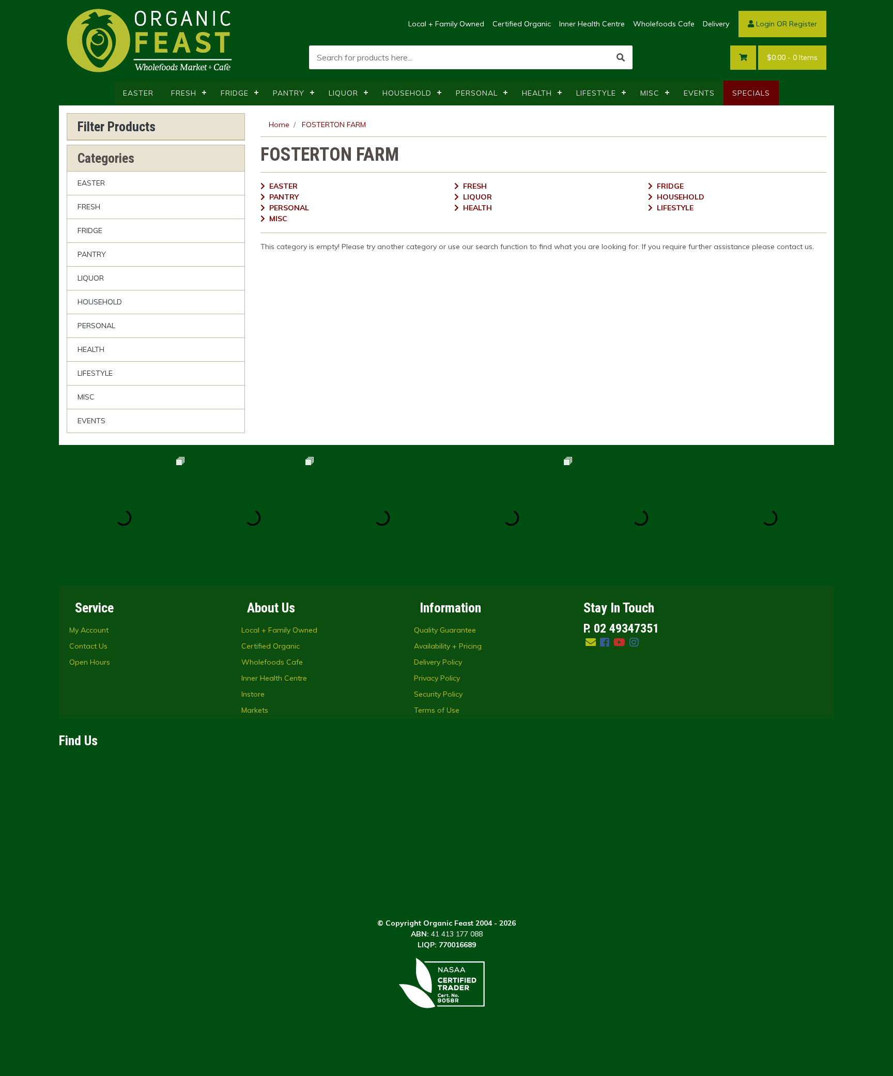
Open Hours (89, 662)
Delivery (716, 23)
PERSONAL (477, 93)
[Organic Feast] (150, 39)
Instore (253, 694)
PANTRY (288, 93)
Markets (254, 710)
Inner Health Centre (592, 23)
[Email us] (591, 642)
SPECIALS (751, 93)
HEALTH (537, 93)
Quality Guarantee (445, 630)
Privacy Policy (437, 678)
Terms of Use (436, 710)
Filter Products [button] (117, 126)
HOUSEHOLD (407, 93)
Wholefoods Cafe (664, 23)
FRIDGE (235, 93)
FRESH (183, 93)
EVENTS (699, 93)
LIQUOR (343, 93)
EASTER (138, 93)
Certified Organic (521, 23)
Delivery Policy (438, 662)
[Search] (621, 57)
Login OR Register (785, 23)
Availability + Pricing (448, 646)
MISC (649, 93)
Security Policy (438, 694)
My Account (89, 630)
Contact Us (88, 646)
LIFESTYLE (596, 93)
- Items (792, 57)
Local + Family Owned (446, 23)
